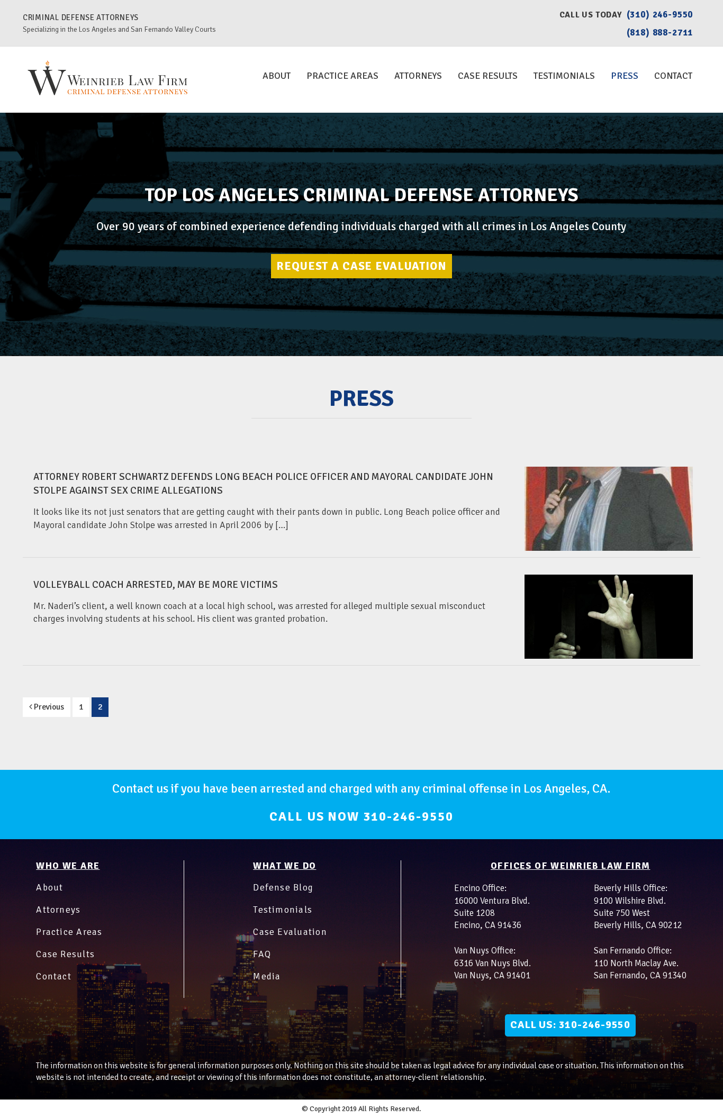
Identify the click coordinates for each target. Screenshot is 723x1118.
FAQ (262, 954)
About (277, 75)
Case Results (488, 75)
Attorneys (418, 75)
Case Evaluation (290, 932)
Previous (48, 707)
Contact (673, 75)
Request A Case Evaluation (361, 266)
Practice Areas (342, 75)
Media (267, 976)
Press (624, 75)
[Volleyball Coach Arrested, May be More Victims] (609, 617)
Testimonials (564, 75)
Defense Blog (283, 887)
